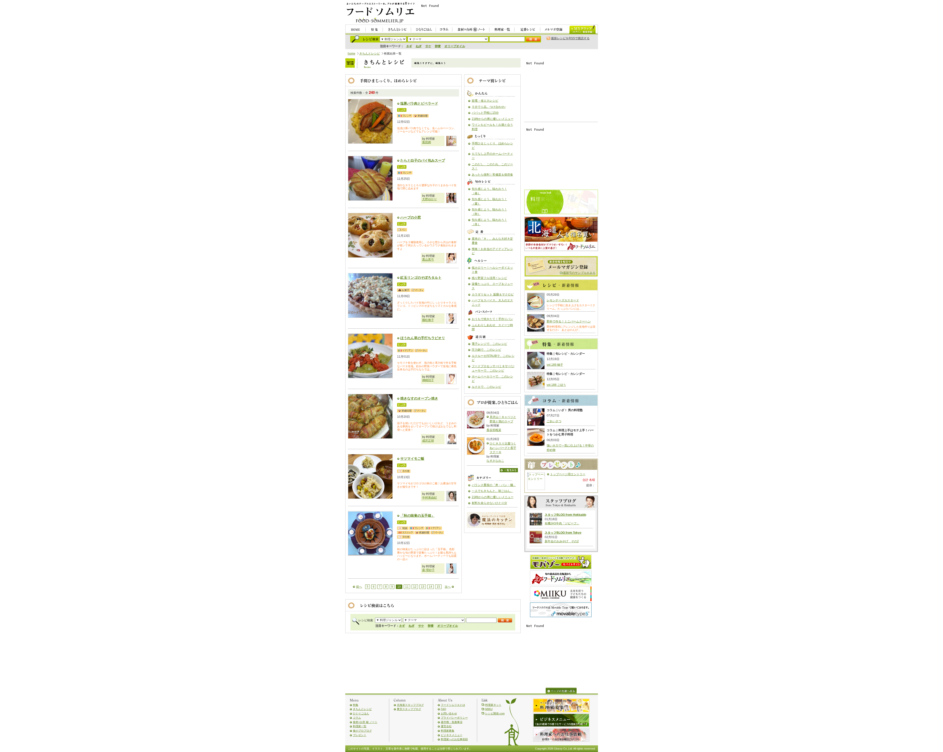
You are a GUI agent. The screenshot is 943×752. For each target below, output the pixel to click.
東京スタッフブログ (409, 709)
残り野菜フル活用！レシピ (489, 278)
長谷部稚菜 (493, 430)
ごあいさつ (554, 421)
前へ (359, 586)
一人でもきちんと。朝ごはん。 (492, 491)
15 (438, 586)
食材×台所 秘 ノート (365, 722)
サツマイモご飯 (412, 458)
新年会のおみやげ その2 (562, 541)
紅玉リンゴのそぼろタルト (421, 277)
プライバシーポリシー (454, 717)
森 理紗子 (428, 570)
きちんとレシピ (369, 53)
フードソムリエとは (453, 704)
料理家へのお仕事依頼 (454, 739)
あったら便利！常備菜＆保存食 (492, 174)
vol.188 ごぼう (556, 385)
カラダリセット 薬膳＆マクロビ (493, 294)
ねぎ (419, 46)
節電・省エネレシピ (485, 100)
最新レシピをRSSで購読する (570, 38)
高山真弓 (428, 259)
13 (422, 586)
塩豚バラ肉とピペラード (419, 103)
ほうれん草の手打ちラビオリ (422, 338)
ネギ (409, 46)
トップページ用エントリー (567, 474)
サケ (428, 46)
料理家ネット (493, 704)
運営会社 (446, 726)
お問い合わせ (449, 713)
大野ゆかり (429, 199)
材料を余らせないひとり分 (489, 503)
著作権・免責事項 (451, 722)
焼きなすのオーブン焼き (419, 398)
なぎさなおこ (495, 460)
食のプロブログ (362, 730)
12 (414, 586)
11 (407, 586)
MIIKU (489, 709)
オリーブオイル (454, 46)
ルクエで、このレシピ (486, 387)
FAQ (443, 709)
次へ (448, 586)
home (351, 53)
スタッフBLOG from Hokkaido (565, 514)
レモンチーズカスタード (563, 300)
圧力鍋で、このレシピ (486, 349)
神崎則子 (428, 380)
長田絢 (426, 142)
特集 (355, 704)
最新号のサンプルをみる (579, 273)
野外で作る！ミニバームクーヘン (569, 321)
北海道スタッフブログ (410, 704)
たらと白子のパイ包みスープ (422, 160)
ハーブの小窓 (410, 217)
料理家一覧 (359, 726)
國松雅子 (428, 320)
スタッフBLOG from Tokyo (563, 532)
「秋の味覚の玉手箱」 (417, 515)
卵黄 (438, 46)
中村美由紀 (429, 497)
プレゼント (359, 735)
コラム (357, 717)
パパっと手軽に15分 (485, 112)
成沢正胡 (428, 440)
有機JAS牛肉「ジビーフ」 (562, 523)
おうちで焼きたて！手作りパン (492, 319)
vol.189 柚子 (555, 364)
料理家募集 (447, 730)
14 (430, 586)
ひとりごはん (361, 713)
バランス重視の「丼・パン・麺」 (494, 485)
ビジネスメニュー (451, 735)
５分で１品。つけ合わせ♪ (489, 107)
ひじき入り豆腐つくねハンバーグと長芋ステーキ (503, 448)
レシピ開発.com (495, 713)
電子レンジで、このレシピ (489, 344)
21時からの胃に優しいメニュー (492, 119)
